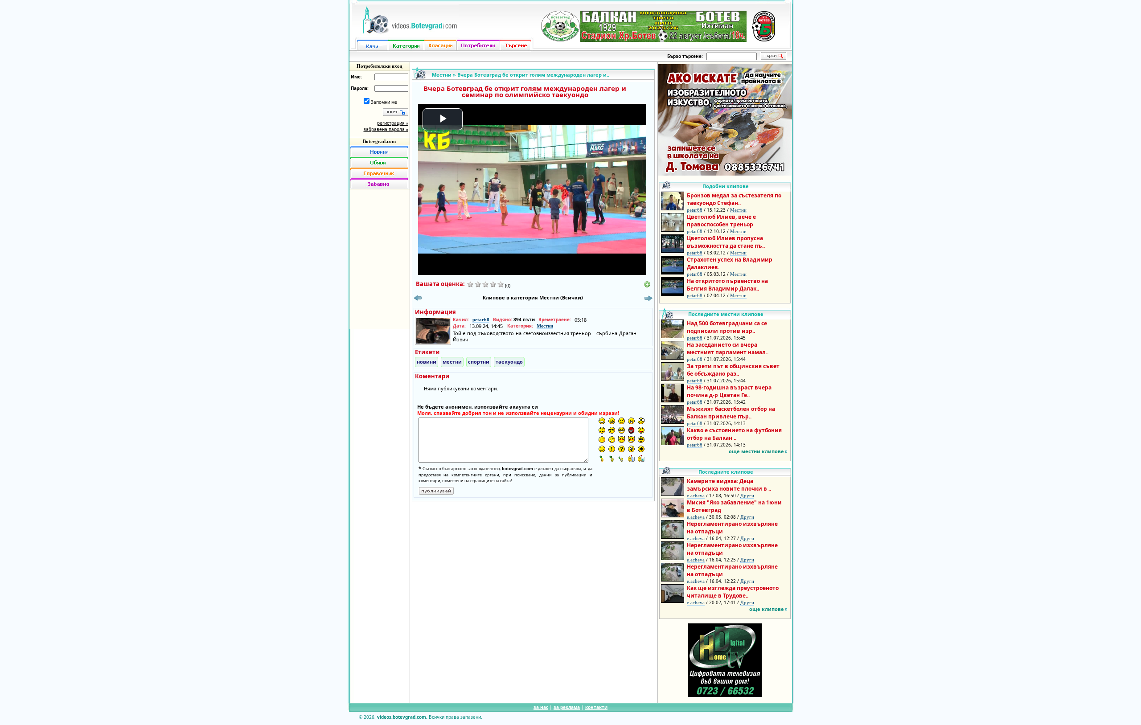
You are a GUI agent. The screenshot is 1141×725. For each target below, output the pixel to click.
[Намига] (602, 449)
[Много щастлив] (602, 421)
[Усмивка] (611, 421)
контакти (596, 707)
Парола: (360, 88)
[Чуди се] (641, 439)
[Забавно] (379, 183)
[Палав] (631, 439)
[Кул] (611, 430)
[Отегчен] (602, 439)
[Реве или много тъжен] (611, 439)
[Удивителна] (611, 449)
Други (747, 495)
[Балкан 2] (611, 458)
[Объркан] (602, 430)
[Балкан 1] (602, 458)
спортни (478, 361)
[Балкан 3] (621, 458)
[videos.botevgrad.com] (641, 458)
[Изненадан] (631, 421)
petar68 (480, 319)
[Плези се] (641, 430)
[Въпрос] (621, 449)
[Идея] (631, 449)
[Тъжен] (621, 421)
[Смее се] (621, 430)
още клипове (766, 609)
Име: (356, 77)
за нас (541, 707)
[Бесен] (631, 430)
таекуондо (509, 361)
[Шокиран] (641, 421)
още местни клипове (756, 451)
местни (452, 361)
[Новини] (379, 151)
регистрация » (392, 123)
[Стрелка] (641, 449)
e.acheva (696, 495)
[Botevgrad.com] (631, 458)
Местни (441, 74)
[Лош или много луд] (621, 439)
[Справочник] (379, 173)
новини (426, 361)
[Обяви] (379, 162)
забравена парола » (386, 129)
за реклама (567, 707)
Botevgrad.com (379, 141)
